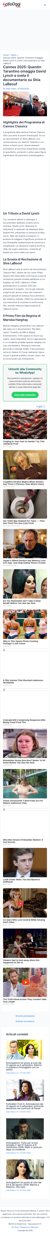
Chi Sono (15, 1227)
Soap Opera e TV (12, 1073)
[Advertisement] (25, 185)
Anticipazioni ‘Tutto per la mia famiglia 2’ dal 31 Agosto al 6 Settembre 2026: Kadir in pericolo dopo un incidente (24, 1146)
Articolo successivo (25, 1021)
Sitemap (34, 1227)
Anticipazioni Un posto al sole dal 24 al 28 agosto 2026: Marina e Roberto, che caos (23, 1184)
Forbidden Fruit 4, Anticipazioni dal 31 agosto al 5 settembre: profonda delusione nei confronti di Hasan (24, 1106)
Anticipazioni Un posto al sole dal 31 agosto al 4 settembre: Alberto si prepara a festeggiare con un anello (24, 1066)
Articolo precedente (25, 1016)
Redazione (25, 1227)
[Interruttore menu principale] (45, 5)
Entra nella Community (25, 395)
